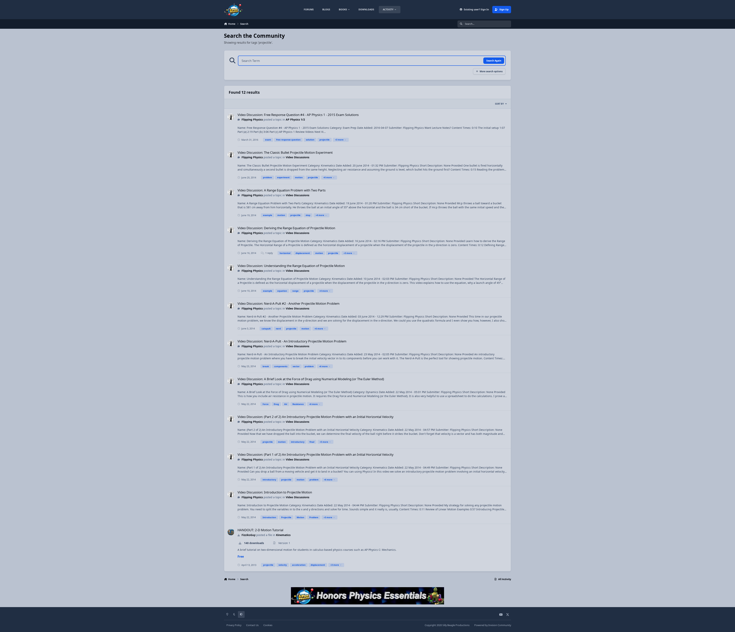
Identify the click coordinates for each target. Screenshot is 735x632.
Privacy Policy (233, 625)
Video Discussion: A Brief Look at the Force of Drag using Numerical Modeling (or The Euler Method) (311, 379)
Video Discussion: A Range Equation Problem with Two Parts (282, 190)
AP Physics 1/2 (295, 119)
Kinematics (283, 535)
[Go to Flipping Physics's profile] (231, 117)
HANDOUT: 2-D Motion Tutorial (260, 530)
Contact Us (252, 625)
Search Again (493, 60)
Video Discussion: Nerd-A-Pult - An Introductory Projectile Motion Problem (292, 341)
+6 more (327, 177)
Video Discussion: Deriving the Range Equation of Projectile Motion (286, 228)
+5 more (324, 441)
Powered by (492, 625)
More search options (491, 71)
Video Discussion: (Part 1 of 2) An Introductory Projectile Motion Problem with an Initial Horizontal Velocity (316, 454)
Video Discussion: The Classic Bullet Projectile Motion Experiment (285, 152)
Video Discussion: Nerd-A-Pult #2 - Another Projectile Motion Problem (289, 303)
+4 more (320, 215)
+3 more (339, 139)
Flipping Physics (252, 119)
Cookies (267, 625)
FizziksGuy (249, 535)
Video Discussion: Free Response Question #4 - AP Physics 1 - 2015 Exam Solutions (298, 114)
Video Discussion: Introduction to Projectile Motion (275, 492)
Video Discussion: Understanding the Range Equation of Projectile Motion (291, 265)
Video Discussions (297, 157)
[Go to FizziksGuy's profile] (231, 532)
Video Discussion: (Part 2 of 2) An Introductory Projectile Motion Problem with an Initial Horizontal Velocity (316, 416)
